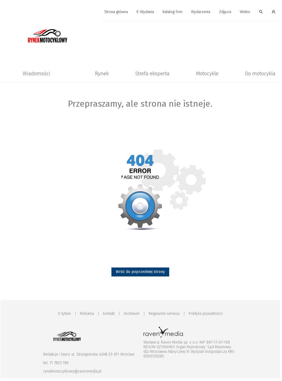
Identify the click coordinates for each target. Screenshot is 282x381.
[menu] (140, 12)
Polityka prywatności (206, 313)
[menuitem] (116, 12)
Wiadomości (36, 73)
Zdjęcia (225, 12)
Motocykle (207, 73)
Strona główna (116, 12)
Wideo (245, 12)
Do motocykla (260, 73)
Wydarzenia (200, 12)
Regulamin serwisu (164, 313)
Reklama (87, 313)
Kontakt (109, 313)
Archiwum (132, 313)
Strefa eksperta (152, 73)
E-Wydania (145, 12)
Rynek (102, 73)
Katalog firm (172, 12)
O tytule (64, 313)
